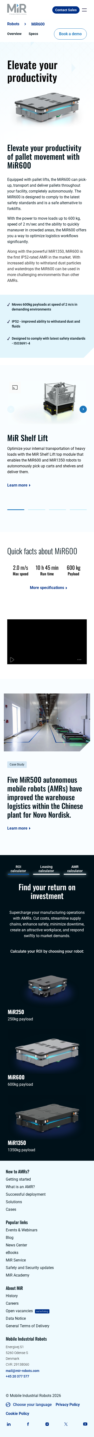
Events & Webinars (21, 1230)
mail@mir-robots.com (22, 1371)
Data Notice (16, 1318)
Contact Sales (66, 10)
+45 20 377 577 (17, 1376)
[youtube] (85, 1424)
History (12, 1296)
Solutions (14, 1202)
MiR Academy (17, 1275)
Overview (14, 34)
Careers (12, 1303)
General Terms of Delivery (27, 1326)
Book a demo (70, 34)
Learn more (17, 485)
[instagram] (47, 1424)
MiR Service (16, 1260)
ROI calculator (18, 869)
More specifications (47, 588)
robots (13, 24)
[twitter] (66, 1424)
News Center (16, 1245)
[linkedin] (9, 1424)
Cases (11, 1209)
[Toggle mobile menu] (83, 10)
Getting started (18, 1179)
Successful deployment (26, 1194)
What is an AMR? (20, 1187)
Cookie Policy (17, 1413)
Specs (33, 34)
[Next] (83, 409)
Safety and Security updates (30, 1267)
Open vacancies (19, 1311)
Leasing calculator (46, 869)
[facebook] (28, 1424)
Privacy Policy (68, 1404)
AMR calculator (75, 869)
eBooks (12, 1252)
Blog (9, 1237)
